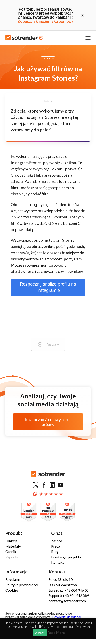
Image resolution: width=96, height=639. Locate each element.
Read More (56, 632)
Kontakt (57, 562)
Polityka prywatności (21, 585)
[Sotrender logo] (48, 478)
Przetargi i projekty (66, 557)
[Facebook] (44, 485)
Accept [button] (39, 633)
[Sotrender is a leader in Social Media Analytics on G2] (28, 512)
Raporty (11, 557)
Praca (55, 546)
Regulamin (13, 579)
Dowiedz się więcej (66, 617)
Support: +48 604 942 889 (69, 595)
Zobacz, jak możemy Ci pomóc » (45, 21)
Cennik (10, 551)
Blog (54, 551)
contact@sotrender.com (67, 601)
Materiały (13, 546)
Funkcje (11, 541)
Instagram (48, 58)
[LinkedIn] (52, 485)
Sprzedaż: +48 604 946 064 (70, 590)
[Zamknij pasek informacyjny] (82, 15)
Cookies (11, 590)
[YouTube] (60, 485)
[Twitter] (35, 485)
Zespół (56, 541)
